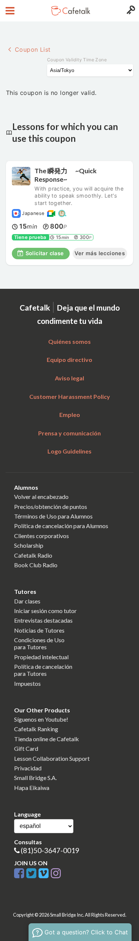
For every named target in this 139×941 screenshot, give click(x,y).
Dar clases (27, 601)
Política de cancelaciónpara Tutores (43, 670)
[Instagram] (56, 873)
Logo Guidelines (69, 451)
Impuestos (27, 683)
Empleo (69, 414)
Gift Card (26, 748)
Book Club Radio (35, 564)
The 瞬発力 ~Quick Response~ (65, 175)
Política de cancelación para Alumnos (61, 525)
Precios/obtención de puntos (50, 506)
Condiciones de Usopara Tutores (39, 643)
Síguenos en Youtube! (41, 719)
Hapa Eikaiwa (31, 787)
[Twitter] (32, 873)
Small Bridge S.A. (35, 777)
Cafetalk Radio (33, 555)
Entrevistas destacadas (43, 620)
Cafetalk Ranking (36, 728)
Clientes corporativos (41, 535)
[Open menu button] (9, 10)
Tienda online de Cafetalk (46, 738)
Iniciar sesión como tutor (45, 610)
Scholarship (28, 545)
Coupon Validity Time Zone (77, 59)
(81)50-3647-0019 (50, 850)
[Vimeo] (45, 873)
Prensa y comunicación (69, 433)
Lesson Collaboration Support (52, 758)
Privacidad (28, 767)
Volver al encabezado (41, 496)
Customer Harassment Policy (69, 396)
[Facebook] (20, 873)
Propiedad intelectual (41, 656)
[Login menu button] (130, 10)
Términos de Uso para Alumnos (53, 516)
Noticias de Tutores (39, 630)
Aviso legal (69, 377)
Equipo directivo (69, 359)
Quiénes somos (69, 341)
